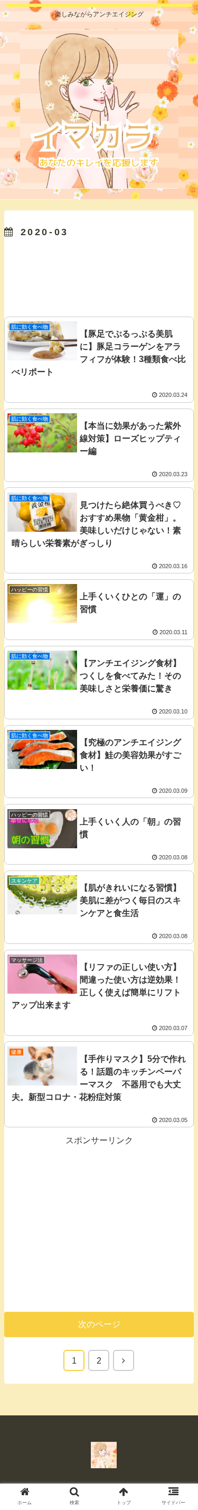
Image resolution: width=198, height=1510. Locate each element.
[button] (178, 1098)
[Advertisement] (99, 274)
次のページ (99, 1324)
